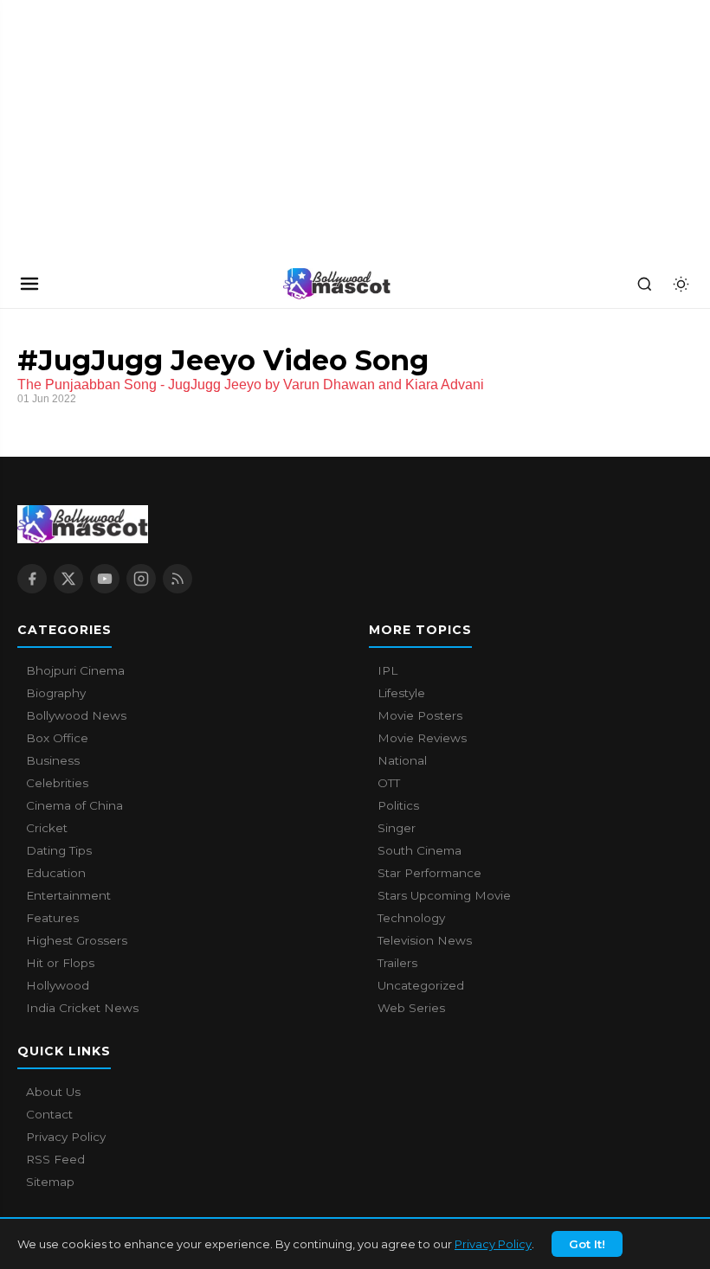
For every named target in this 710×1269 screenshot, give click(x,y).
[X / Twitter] (68, 578)
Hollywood (57, 985)
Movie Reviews (422, 738)
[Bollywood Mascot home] (336, 283)
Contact (49, 1114)
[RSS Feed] (177, 578)
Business (53, 760)
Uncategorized (421, 985)
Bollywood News (76, 715)
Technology (411, 918)
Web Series (411, 1008)
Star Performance (429, 873)
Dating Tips (59, 850)
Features (52, 918)
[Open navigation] (29, 283)
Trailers (397, 963)
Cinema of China (74, 805)
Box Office (57, 738)
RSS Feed (55, 1159)
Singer (397, 828)
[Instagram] (141, 578)
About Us (53, 1092)
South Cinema (420, 850)
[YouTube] (104, 578)
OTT (389, 783)
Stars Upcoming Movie (444, 895)
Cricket (47, 828)
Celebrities (57, 783)
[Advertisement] (130, 130)
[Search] (644, 283)
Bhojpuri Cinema (75, 670)
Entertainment (68, 895)
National (402, 760)
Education (56, 873)
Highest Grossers (76, 940)
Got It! (587, 1244)
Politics (398, 805)
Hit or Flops (60, 963)
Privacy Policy (493, 1244)
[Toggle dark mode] (680, 283)
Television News (425, 940)
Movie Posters (420, 715)
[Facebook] (32, 578)
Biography (56, 693)
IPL (387, 670)
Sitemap (50, 1182)
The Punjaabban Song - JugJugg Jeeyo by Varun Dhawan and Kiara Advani (250, 384)
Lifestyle (401, 693)
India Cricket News (82, 1008)
